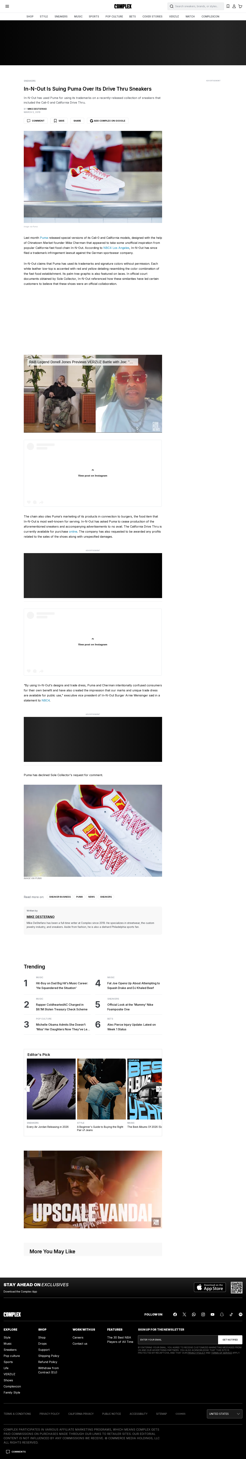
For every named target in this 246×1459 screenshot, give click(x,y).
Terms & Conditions (17, 1413)
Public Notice (111, 1413)
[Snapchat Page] (222, 1314)
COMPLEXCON (210, 16)
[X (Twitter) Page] (184, 1314)
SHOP (29, 16)
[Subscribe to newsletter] (230, 1339)
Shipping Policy (48, 1356)
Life (6, 1368)
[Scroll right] (159, 1089)
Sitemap (161, 1413)
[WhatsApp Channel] (194, 1314)
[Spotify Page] (240, 1314)
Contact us (80, 1343)
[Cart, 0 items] (240, 6)
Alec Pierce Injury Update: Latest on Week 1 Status (131, 1027)
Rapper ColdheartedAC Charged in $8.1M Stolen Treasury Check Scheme (62, 1007)
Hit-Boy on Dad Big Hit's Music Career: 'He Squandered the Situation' (62, 985)
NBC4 (46, 700)
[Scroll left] (27, 1089)
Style (80, 1123)
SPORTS (94, 16)
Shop (42, 1337)
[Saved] (228, 6)
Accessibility (138, 1413)
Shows (8, 1380)
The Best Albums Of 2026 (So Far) (147, 1126)
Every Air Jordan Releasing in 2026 (48, 1126)
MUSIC (78, 16)
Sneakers (29, 81)
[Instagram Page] (203, 1314)
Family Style (12, 1392)
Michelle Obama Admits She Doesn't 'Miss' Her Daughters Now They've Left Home (62, 1027)
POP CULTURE (114, 16)
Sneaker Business (60, 896)
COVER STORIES (152, 16)
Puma (44, 238)
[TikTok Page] (231, 1314)
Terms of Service (221, 1352)
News (91, 896)
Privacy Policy (196, 1352)
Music (39, 977)
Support (44, 1349)
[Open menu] (7, 6)
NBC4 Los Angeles (116, 248)
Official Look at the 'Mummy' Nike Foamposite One (130, 1007)
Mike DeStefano (41, 917)
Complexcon (12, 1386)
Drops (42, 1343)
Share (77, 120)
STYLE (44, 16)
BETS (132, 16)
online (73, 531)
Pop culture (12, 1356)
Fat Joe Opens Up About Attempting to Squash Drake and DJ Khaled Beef (133, 985)
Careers (78, 1337)
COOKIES (180, 1413)
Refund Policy (47, 1362)
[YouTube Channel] (212, 1314)
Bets (110, 1019)
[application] (93, 393)
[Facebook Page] (175, 1314)
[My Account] (234, 6)
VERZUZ (174, 16)
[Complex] (123, 6)
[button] (224, 1413)
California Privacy (81, 1413)
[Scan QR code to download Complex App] (236, 1287)
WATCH (190, 16)
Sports (8, 1362)
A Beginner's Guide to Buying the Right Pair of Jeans (100, 1128)
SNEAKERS (61, 16)
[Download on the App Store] (210, 1288)
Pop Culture (44, 1019)
